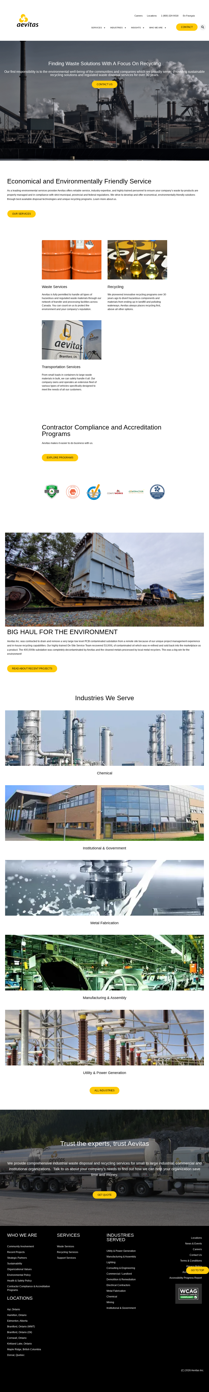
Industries (116, 27)
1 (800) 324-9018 (170, 15)
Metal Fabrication (104, 923)
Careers (139, 15)
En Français (189, 15)
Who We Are (156, 27)
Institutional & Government (104, 848)
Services (96, 27)
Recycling (115, 287)
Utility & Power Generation (104, 1073)
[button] (203, 27)
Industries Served (120, 1237)
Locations (152, 15)
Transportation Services (61, 367)
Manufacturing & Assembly (104, 998)
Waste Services (54, 287)
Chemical (104, 773)
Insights (136, 27)
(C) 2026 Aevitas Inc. (192, 1370)
